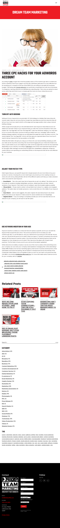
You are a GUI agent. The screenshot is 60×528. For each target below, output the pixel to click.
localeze (40, 441)
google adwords (18, 265)
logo (50, 441)
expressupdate (36, 439)
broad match (24, 263)
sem (36, 443)
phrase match (8, 273)
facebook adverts (6, 441)
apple (23, 434)
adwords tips (21, 261)
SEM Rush (29, 146)
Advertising (15, 70)
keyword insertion (9, 268)
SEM (23, 70)
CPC (5, 265)
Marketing (5, 386)
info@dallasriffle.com (8, 497)
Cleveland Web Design (37, 436)
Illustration (5, 383)
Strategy (4, 416)
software (50, 443)
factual (14, 441)
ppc (33, 443)
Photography (6, 396)
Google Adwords (21, 87)
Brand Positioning (48, 434)
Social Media (6, 413)
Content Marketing (8, 366)
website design (46, 445)
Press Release (6, 401)
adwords (6, 261)
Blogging (5, 358)
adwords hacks (13, 261)
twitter (13, 445)
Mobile (4, 393)
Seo (13, 273)
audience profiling (30, 434)
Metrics (4, 391)
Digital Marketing (7, 373)
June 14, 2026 (44, 299)
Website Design (7, 426)
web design (38, 445)
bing (37, 434)
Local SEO (45, 441)
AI (2, 356)
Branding (5, 361)
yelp (51, 445)
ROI (3, 403)
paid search (24, 270)
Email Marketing (7, 378)
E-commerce (6, 376)
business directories (7, 436)
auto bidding (16, 263)
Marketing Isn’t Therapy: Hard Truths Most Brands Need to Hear (48, 305)
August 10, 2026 (6, 299)
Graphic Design (7, 381)
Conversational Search (8, 439)
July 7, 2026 (24, 299)
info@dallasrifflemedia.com (23, 254)
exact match (10, 265)
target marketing (6, 445)
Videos (4, 423)
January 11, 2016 (6, 70)
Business (5, 363)
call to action (27, 436)
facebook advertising (52, 439)
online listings (28, 443)
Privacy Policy (6, 515)
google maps (33, 441)
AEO (3, 353)
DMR (11, 81)
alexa (19, 434)
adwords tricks (8, 263)
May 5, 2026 (5, 326)
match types (7, 270)
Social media (43, 443)
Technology (5, 418)
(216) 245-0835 (6, 502)
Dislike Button (27, 439)
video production (29, 445)
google (18, 441)
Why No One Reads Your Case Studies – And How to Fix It (10, 304)
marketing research (7, 443)
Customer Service (7, 371)
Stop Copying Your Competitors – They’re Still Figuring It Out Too (28, 306)
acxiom (4, 434)
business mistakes (18, 436)
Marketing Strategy (18, 443)
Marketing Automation (9, 388)
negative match (16, 270)
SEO (3, 411)
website (19, 256)
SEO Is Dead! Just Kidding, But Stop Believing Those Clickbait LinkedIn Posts (10, 332)
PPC (20, 70)
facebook (43, 439)
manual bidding (19, 268)
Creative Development (9, 368)
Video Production (7, 421)
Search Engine (6, 406)
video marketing (20, 445)
